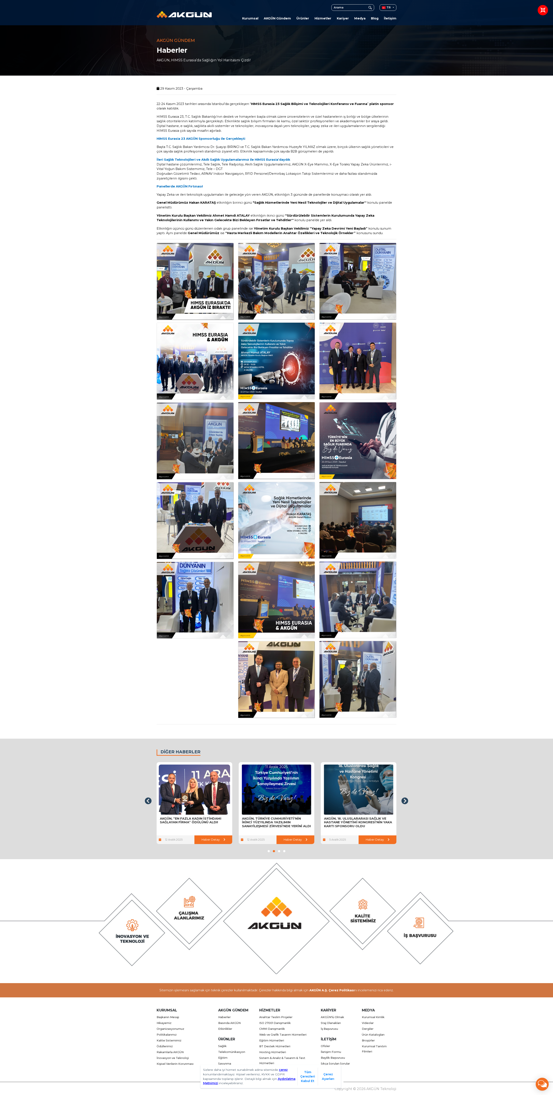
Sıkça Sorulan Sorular (335, 1063)
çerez (283, 1069)
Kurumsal (250, 18)
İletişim (390, 18)
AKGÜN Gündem (277, 18)
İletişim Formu (331, 1052)
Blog (374, 18)
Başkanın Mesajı (168, 1017)
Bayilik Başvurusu (333, 1057)
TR (388, 7)
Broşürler (368, 1040)
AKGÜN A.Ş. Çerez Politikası (331, 990)
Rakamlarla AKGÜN (170, 1052)
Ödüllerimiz (165, 1046)
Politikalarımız (167, 1034)
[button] (268, 851)
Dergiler (367, 1028)
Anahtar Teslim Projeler (275, 1017)
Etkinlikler (225, 1028)
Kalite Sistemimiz (169, 1040)
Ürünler (302, 18)
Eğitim (222, 1057)
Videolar (368, 1023)
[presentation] (148, 801)
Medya (359, 18)
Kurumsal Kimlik (373, 1017)
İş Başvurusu (329, 1028)
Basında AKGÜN (229, 1023)
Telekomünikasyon (231, 1052)
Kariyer (343, 18)
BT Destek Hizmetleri (274, 1046)
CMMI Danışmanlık (272, 1028)
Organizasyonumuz (170, 1028)
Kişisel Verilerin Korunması (175, 1063)
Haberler (224, 1017)
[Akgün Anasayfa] (184, 14)
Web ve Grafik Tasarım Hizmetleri (283, 1034)
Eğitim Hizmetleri (271, 1040)
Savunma (224, 1063)
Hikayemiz (164, 1023)
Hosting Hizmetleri (272, 1052)
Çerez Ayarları (328, 1077)
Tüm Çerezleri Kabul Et (307, 1076)
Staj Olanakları (331, 1023)
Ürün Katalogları (373, 1034)
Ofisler (325, 1046)
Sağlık (222, 1046)
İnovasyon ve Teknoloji (173, 1058)
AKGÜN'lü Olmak (332, 1017)
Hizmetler (323, 18)
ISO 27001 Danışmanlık (275, 1023)
